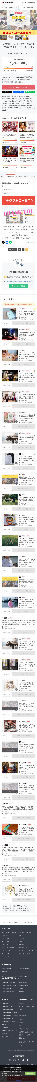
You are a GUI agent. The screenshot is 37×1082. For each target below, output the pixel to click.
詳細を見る (6, 323)
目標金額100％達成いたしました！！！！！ (15, 184)
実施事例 (21, 988)
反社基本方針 (22, 1038)
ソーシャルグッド (6, 957)
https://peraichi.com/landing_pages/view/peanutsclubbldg (19, 281)
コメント (33, 176)
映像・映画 (21, 944)
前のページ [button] (13, 249)
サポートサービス (23, 985)
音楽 (20, 935)
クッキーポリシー (23, 1046)
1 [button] (19, 249)
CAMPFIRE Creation (7, 1009)
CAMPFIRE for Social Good (9, 1012)
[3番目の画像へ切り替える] (18, 37)
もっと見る (30, 242)
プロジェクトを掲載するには (9, 7)
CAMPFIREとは (23, 1003)
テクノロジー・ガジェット (9, 932)
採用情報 (18, 1064)
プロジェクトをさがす (28, 7)
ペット (11, 193)
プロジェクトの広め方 (8, 991)
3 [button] (26, 249)
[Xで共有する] (3, 242)
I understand (30, 1073)
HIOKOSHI (5, 1027)
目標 (5, 193)
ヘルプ (20, 1012)
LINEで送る (31, 92)
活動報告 (10, 177)
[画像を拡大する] (16, 318)
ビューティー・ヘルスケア (26, 950)
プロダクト (5, 935)
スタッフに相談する (24, 968)
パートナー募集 (29, 1064)
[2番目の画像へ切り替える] (11, 37)
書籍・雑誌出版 (23, 947)
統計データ (21, 991)
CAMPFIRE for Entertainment (10, 1015)
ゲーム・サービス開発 (8, 947)
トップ (3, 922)
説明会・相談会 (23, 982)
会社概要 (8, 1064)
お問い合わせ (22, 1015)
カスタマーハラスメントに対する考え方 (26, 1041)
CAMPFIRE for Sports (8, 1018)
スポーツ (21, 941)
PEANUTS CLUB (14, 53)
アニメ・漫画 (5, 941)
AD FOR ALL (5, 1024)
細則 (20, 1026)
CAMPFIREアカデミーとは (9, 982)
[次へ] (34, 22)
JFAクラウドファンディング (9, 1031)
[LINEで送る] (10, 242)
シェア (19, 92)
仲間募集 (26, 176)
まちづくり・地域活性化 (25, 932)
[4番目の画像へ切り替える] (25, 37)
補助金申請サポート (7, 1037)
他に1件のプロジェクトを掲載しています (20, 277)
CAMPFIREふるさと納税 (8, 1021)
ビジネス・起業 (6, 950)
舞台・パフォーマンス (24, 954)
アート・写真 (5, 954)
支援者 (19, 176)
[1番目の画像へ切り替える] (3, 37)
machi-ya (4, 1033)
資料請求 (4, 971)
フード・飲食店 (6, 938)
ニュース (21, 1009)
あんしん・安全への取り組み (26, 1006)
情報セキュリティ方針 (24, 1035)
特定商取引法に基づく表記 (26, 1032)
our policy (18, 1080)
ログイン (23, 2)
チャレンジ (26, 53)
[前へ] (2, 22)
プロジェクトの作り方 (8, 988)
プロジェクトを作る (7, 968)
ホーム (3, 176)
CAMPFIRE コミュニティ (8, 1006)
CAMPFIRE (5, 1003)
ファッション (5, 944)
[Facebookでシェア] (7, 242)
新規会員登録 (31, 2)
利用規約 (21, 1023)
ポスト (8, 92)
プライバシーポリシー (24, 1029)
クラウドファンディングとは (9, 985)
